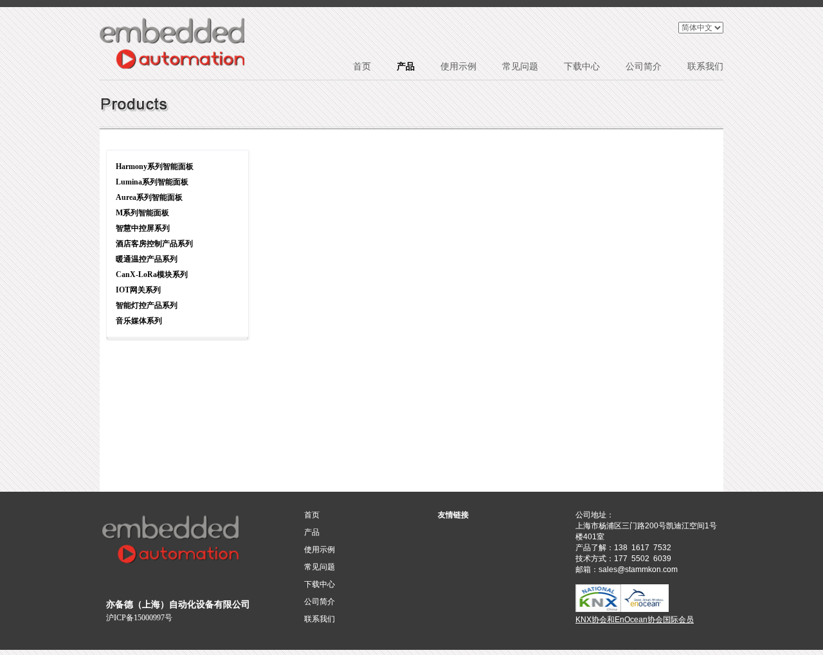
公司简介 (644, 66)
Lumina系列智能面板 (152, 181)
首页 (362, 66)
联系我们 (705, 66)
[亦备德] (172, 43)
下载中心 (582, 66)
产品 (406, 66)
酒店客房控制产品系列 (154, 243)
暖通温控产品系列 (146, 259)
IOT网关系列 (138, 289)
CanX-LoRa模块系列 (152, 274)
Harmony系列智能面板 (155, 166)
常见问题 (520, 66)
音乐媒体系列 (139, 320)
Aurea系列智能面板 (149, 197)
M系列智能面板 (142, 212)
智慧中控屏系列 (143, 228)
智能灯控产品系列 (146, 305)
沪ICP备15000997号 (139, 617)
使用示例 (458, 66)
